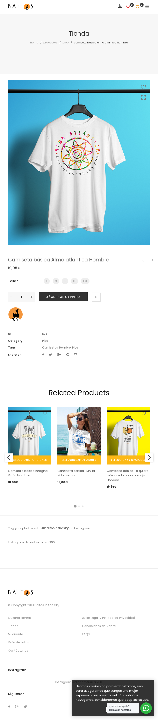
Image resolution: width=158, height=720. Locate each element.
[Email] (75, 354)
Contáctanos (18, 650)
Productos (50, 42)
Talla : (13, 281)
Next (149, 457)
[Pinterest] (67, 354)
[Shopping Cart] (138, 6)
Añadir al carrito (63, 297)
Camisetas (50, 347)
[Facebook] (43, 354)
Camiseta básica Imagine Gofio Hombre (28, 473)
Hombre (65, 347)
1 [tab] (75, 506)
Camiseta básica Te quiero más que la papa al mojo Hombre (128, 475)
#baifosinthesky (55, 528)
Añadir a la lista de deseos (143, 87)
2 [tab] (79, 506)
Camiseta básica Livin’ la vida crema (76, 473)
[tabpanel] (29, 446)
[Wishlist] (128, 6)
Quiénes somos (19, 618)
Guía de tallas (18, 642)
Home (34, 42)
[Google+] (59, 354)
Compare (96, 297)
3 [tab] (83, 506)
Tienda (13, 626)
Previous (9, 457)
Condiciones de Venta (99, 626)
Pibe (66, 42)
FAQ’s (86, 634)
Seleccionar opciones (29, 460)
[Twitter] (50, 354)
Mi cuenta (15, 634)
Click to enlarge (143, 97)
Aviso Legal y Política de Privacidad (108, 618)
